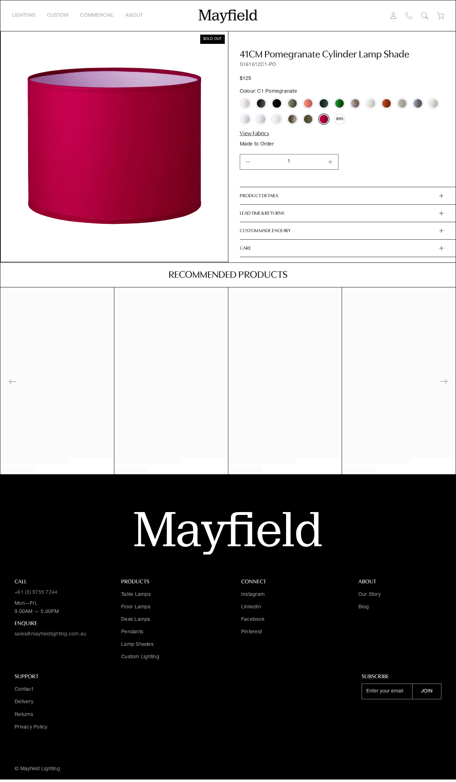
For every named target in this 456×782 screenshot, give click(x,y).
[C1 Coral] (308, 103)
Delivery (24, 702)
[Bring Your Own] (339, 119)
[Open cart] (440, 16)
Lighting (24, 15)
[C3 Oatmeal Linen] (245, 103)
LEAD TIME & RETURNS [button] (262, 213)
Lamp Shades (137, 644)
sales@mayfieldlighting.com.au (50, 634)
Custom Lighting (140, 657)
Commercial (97, 15)
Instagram (253, 594)
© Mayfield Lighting (37, 769)
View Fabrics (254, 133)
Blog (363, 607)
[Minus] (248, 162)
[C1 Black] (261, 103)
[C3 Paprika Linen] (386, 103)
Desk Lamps (135, 619)
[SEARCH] (424, 16)
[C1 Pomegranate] (324, 119)
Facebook (252, 619)
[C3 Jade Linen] (324, 103)
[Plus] (330, 162)
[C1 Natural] (371, 103)
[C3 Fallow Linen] (292, 119)
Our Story (369, 594)
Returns (24, 714)
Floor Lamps (135, 607)
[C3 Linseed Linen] (355, 103)
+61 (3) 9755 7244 (36, 592)
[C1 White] (261, 119)
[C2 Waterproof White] (245, 119)
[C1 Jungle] (339, 103)
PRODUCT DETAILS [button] (259, 195)
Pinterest (251, 632)
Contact (24, 689)
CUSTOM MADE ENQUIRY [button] (265, 230)
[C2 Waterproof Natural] (433, 103)
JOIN (426, 691)
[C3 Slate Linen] (418, 103)
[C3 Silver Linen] (402, 103)
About (134, 15)
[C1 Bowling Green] (292, 103)
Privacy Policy (31, 727)
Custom (58, 15)
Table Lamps (136, 594)
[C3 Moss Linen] (308, 119)
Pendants (132, 632)
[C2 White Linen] (277, 119)
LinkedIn (251, 607)
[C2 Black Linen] (277, 103)
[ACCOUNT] (393, 16)
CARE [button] (245, 248)
